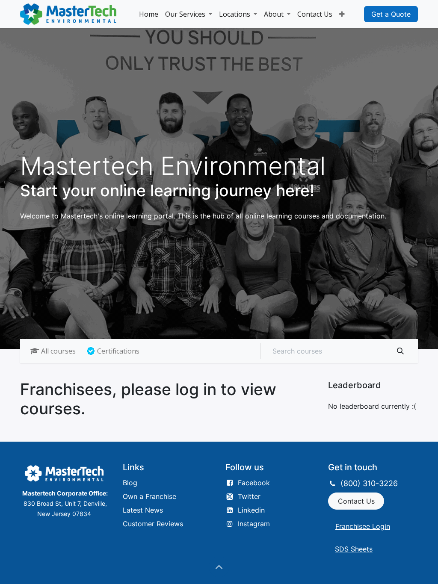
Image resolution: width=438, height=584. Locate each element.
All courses (58, 351)
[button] (219, 567)
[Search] (400, 351)
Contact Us (356, 501)
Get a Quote (391, 14)
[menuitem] (149, 14)
